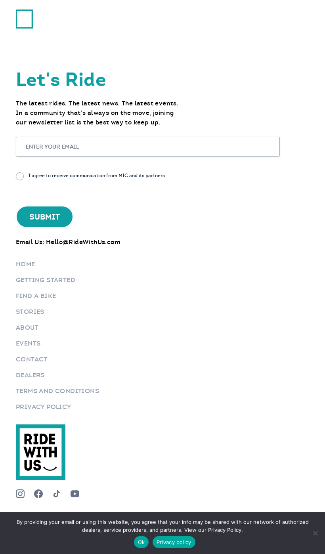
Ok (141, 542)
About (27, 327)
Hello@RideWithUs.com (83, 242)
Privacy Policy (43, 407)
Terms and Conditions (57, 391)
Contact (32, 359)
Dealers (30, 375)
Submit (44, 217)
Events (28, 343)
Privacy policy (174, 542)
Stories (30, 312)
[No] (315, 533)
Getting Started (45, 280)
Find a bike (36, 296)
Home (25, 264)
